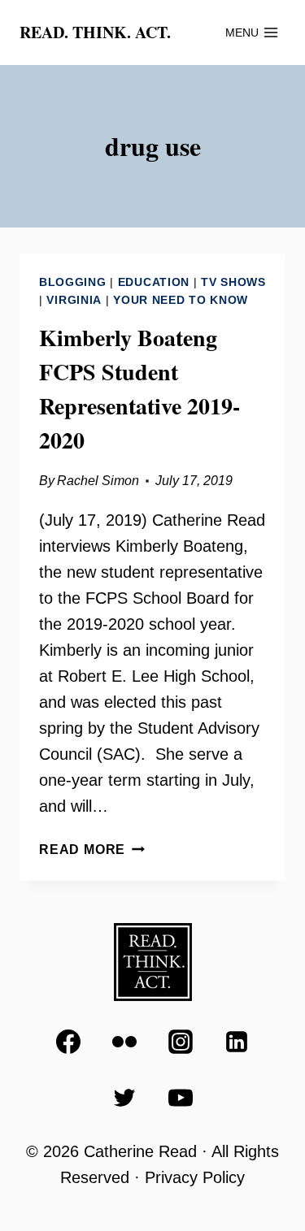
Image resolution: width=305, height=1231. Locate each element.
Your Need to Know (180, 299)
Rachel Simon (98, 481)
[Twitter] (124, 1097)
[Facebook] (68, 1041)
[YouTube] (180, 1097)
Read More (92, 849)
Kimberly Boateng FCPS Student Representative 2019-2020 (139, 389)
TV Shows (233, 281)
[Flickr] (124, 1041)
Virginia (74, 299)
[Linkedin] (236, 1041)
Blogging (73, 281)
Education (154, 281)
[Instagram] (180, 1041)
